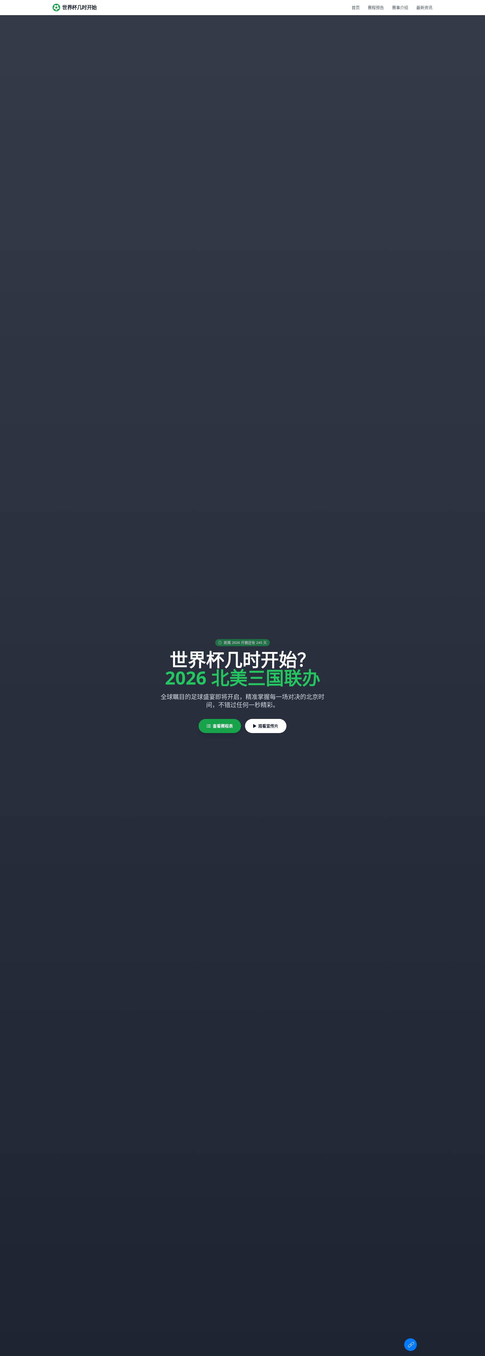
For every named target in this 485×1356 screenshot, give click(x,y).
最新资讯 (424, 7)
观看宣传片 (268, 726)
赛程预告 (376, 7)
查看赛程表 (223, 726)
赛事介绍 (400, 7)
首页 (356, 7)
